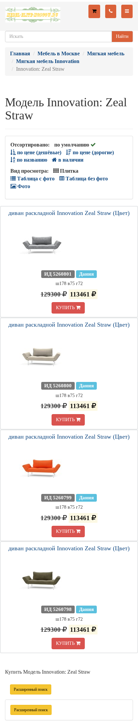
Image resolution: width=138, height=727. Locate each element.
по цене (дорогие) (92, 152)
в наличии (70, 160)
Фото (23, 186)
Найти (122, 36)
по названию (31, 160)
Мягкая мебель (105, 53)
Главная (20, 53)
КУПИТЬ (66, 307)
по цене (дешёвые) (38, 152)
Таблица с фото (35, 178)
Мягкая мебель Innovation (47, 61)
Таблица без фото (86, 178)
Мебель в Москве (59, 53)
